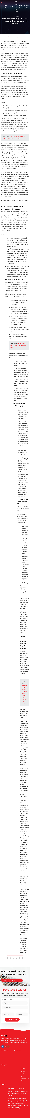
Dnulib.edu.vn (20, 1103)
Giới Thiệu (6, 7)
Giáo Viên (20, 7)
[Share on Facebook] (10, 958)
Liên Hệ (27, 7)
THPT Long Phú (6, 1057)
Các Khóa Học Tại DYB (16, 6)
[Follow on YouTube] (8, 1046)
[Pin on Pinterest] (19, 958)
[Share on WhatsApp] (7, 958)
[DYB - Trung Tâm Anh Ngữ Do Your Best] (1, 2)
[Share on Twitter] (13, 958)
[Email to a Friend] (16, 958)
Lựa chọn (4, 1011)
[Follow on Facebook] (2, 1046)
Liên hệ (22, 1076)
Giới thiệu (23, 1068)
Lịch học (23, 1071)
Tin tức (24, 7)
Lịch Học (11, 7)
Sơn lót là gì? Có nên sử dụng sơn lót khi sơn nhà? (18, 346)
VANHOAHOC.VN (13, 1106)
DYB (11, 1050)
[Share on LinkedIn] (22, 958)
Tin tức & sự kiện (15, 16)
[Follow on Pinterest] (5, 1046)
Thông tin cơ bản (7, 999)
